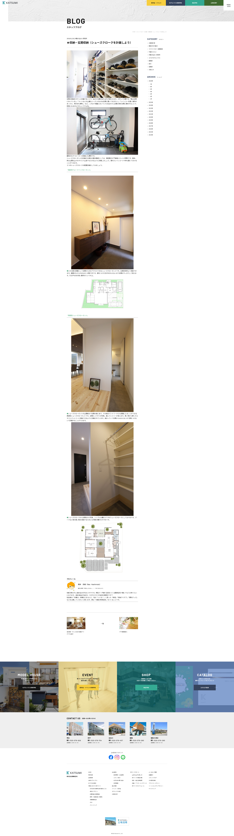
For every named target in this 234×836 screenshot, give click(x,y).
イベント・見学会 (116, 788)
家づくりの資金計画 (137, 777)
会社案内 (114, 772)
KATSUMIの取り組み (119, 780)
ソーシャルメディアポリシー (156, 786)
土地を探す (214, 3)
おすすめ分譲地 (92, 783)
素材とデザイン (94, 791)
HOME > (134, 31)
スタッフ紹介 (117, 777)
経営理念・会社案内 (119, 775)
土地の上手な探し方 (137, 775)
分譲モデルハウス (92, 780)
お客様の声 (115, 794)
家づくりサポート (134, 772)
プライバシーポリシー (154, 783)
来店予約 (195, 3)
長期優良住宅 (93, 799)
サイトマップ (152, 788)
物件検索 (90, 775)
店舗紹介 (151, 775)
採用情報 (116, 783)
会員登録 (90, 777)
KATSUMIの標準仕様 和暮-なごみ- (98, 788)
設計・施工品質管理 (137, 780)
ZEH (91, 802)
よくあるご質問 (153, 772)
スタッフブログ (153, 777)
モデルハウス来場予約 (175, 3)
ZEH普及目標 (152, 780)
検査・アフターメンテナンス (139, 783)
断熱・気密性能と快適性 (96, 797)
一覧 (102, 623)
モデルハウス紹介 (116, 791)
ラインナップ (93, 805)
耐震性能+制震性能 (95, 794)
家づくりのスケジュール (138, 786)
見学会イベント (156, 3)
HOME (89, 772)
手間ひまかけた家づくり (94, 786)
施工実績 (114, 786)
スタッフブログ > (140, 31)
